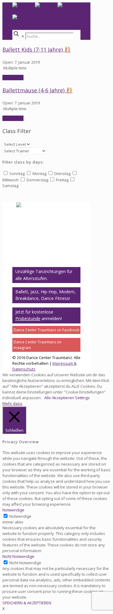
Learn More (13, 77)
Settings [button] (82, 397)
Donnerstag (37, 180)
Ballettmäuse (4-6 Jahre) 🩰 (37, 90)
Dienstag (62, 173)
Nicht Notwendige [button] (18, 556)
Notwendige (20, 516)
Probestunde (27, 318)
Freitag (62, 180)
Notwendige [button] (13, 510)
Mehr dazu (12, 403)
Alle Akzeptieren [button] (59, 397)
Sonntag (17, 173)
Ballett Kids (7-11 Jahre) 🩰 (36, 49)
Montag (39, 173)
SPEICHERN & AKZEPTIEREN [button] (26, 603)
